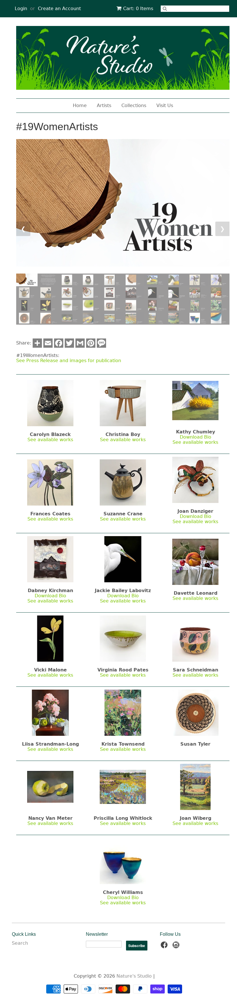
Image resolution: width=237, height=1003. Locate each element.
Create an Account (59, 8)
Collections (133, 105)
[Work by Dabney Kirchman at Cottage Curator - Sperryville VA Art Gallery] (50, 559)
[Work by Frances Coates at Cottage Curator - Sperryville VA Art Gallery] (50, 482)
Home (80, 105)
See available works (50, 439)
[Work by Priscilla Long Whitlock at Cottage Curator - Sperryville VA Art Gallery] (123, 786)
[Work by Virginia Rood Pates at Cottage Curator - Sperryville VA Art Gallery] (123, 638)
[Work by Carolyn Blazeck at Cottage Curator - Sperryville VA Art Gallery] (50, 402)
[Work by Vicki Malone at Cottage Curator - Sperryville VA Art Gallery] (50, 638)
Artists (104, 105)
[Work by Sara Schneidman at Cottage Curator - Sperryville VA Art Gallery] (195, 638)
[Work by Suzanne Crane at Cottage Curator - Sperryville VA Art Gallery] (123, 482)
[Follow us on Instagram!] (177, 947)
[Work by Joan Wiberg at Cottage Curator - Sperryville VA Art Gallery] (195, 786)
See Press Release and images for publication (68, 360)
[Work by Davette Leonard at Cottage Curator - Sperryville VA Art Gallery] (195, 561)
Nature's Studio (134, 976)
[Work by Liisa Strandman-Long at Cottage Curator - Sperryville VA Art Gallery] (50, 712)
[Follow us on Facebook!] (165, 947)
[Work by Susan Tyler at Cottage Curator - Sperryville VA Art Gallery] (195, 712)
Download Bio (195, 437)
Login (21, 8)
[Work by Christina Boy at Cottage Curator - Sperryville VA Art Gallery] (123, 402)
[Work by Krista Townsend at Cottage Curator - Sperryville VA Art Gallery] (123, 712)
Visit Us (164, 105)
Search (20, 943)
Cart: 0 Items (138, 8)
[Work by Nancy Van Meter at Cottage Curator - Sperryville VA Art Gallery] (50, 786)
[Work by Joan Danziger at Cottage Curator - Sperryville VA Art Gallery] (195, 479)
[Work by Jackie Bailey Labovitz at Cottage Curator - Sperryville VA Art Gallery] (122, 559)
